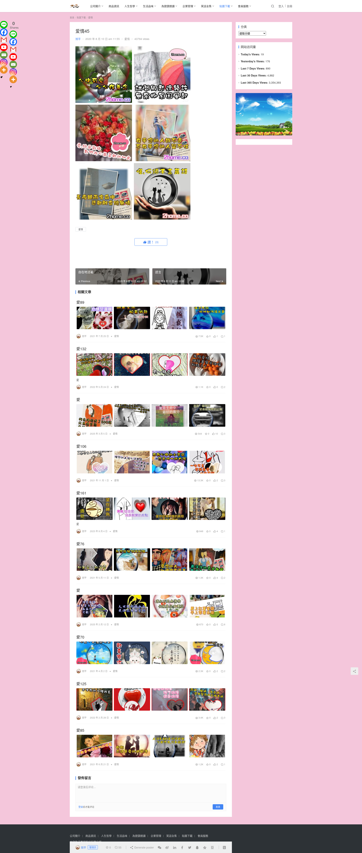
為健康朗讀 (168, 6)
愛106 (81, 446)
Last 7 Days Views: (253, 68)
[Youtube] (4, 47)
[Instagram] (4, 62)
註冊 (289, 6)
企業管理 (188, 6)
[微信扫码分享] (159, 847)
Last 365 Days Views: (255, 82)
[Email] (4, 55)
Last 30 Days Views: (254, 75)
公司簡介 (95, 6)
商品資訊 (114, 6)
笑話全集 (206, 6)
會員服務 (243, 6)
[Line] (4, 24)
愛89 (80, 302)
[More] (4, 70)
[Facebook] (4, 32)
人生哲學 (129, 6)
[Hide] (1, 77)
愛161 (81, 493)
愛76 (80, 543)
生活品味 (148, 6)
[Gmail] (4, 39)
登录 (80, 806)
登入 (281, 6)
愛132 (81, 348)
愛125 (81, 683)
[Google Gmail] (13, 49)
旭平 (78, 39)
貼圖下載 (224, 6)
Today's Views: (251, 54)
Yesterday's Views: (253, 61)
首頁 (72, 17)
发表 (218, 806)
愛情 (127, 39)
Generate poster (143, 847)
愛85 (80, 730)
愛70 (80, 637)
